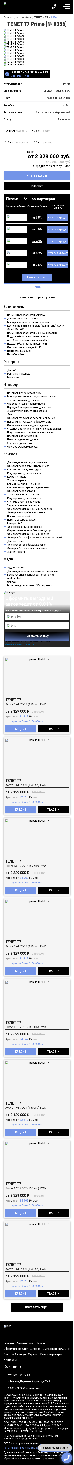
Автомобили (23, 17)
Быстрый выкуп (15, 1354)
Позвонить (37, 186)
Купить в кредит (37, 175)
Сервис (33, 1354)
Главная (8, 17)
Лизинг (40, 1343)
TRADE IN (53, 729)
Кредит (20, 729)
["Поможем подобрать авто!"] (66, 1457)
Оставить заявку (37, 636)
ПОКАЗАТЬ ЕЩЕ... (37, 1307)
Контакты (10, 1360)
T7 (46, 17)
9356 (54, 17)
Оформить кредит (16, 1349)
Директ (35, 1349)
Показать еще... (37, 277)
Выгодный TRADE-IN (56, 1349)
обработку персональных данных (19, 644)
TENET (38, 17)
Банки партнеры (51, 1354)
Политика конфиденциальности (23, 1447)
